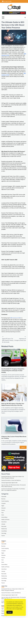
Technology (3, 533)
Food (2, 512)
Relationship (4, 528)
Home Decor (4, 522)
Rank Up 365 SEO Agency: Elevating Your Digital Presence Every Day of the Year (12, 404)
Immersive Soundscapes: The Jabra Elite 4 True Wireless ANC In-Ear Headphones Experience (13, 489)
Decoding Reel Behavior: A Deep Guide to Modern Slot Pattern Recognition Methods (12, 477)
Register (3, 611)
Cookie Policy (19, 609)
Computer (3, 503)
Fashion (3, 510)
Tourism (3, 535)
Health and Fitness (5, 519)
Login (2, 608)
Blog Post (3, 613)
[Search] (25, 17)
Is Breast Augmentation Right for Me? (9, 482)
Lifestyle (3, 524)
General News (4, 517)
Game (2, 515)
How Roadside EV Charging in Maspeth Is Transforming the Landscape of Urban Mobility (12, 370)
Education (3, 508)
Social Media (4, 531)
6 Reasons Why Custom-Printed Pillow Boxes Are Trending (13, 437)
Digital (2, 505)
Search (23, 447)
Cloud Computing (5, 501)
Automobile (3, 496)
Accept (9, 612)
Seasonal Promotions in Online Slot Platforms (11, 480)
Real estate (3, 526)
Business (3, 499)
